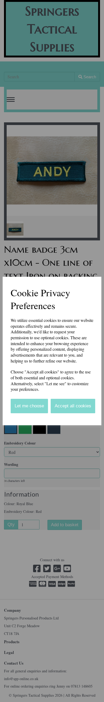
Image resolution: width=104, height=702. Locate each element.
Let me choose (29, 405)
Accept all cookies (73, 405)
